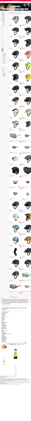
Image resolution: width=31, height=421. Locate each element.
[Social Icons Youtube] (15, 368)
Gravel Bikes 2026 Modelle (4, 338)
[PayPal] (5, 344)
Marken (4, 11)
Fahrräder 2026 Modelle (4, 337)
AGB (2, 329)
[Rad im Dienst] (23, 343)
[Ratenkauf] (18, 344)
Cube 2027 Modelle (4, 336)
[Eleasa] (17, 343)
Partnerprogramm (3, 324)
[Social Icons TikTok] (15, 372)
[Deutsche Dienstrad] (11, 343)
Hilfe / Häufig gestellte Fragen (5, 316)
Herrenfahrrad (3, 335)
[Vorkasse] (23, 344)
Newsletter (3, 317)
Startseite (2, 11)
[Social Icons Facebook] (15, 366)
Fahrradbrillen (3, 20)
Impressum (3, 331)
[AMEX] (15, 344)
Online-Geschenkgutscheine (4, 322)
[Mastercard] (13, 344)
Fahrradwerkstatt (3, 318)
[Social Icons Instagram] (15, 370)
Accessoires (3, 14)
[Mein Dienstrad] (14, 343)
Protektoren (3, 13)
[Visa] (10, 344)
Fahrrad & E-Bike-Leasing (4, 328)
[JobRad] (3, 343)
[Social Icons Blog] (15, 375)
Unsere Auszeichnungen (4, 325)
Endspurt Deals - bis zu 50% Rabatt (15, 0)
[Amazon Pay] (8, 344)
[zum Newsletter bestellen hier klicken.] (2, 306)
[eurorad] (3, 344)
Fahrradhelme (3, 19)
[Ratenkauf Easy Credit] (20, 344)
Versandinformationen (4, 313)
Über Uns (3, 320)
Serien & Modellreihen (4, 340)
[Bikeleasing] (5, 343)
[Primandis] (20, 343)
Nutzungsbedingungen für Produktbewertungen (6, 333)
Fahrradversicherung (4, 327)
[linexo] (27, 343)
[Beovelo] (25, 343)
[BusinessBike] (8, 343)
